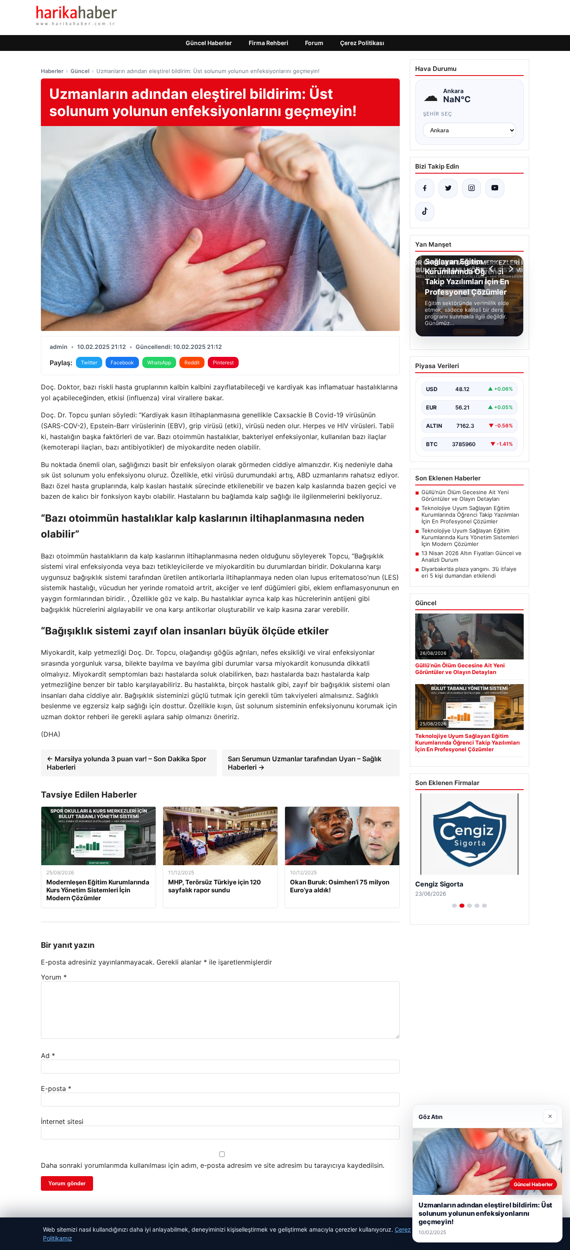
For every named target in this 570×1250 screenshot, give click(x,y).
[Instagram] (471, 188)
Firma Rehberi (268, 42)
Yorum (54, 977)
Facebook (122, 362)
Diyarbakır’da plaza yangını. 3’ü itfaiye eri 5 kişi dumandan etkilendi (469, 572)
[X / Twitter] (448, 188)
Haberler (52, 71)
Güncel (80, 71)
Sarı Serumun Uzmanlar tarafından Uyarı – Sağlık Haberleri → (304, 763)
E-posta (56, 1088)
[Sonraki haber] (510, 269)
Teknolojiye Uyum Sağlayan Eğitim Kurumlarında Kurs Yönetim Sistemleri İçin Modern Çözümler (470, 537)
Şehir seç (438, 114)
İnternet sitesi (62, 1121)
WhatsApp (159, 362)
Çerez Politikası (362, 42)
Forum (314, 42)
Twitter (89, 362)
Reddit (191, 362)
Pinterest (223, 362)
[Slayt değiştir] (454, 906)
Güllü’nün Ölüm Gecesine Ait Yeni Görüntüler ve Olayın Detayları (465, 495)
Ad (48, 1055)
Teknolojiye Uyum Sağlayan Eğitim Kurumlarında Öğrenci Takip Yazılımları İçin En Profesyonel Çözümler (470, 515)
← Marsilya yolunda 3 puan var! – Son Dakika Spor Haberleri (126, 763)
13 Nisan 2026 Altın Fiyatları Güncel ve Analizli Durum (471, 556)
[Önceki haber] (492, 269)
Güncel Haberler (209, 42)
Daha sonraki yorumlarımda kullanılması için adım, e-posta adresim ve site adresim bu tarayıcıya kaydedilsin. (212, 1165)
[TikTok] (424, 211)
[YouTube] (494, 188)
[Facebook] (424, 188)
